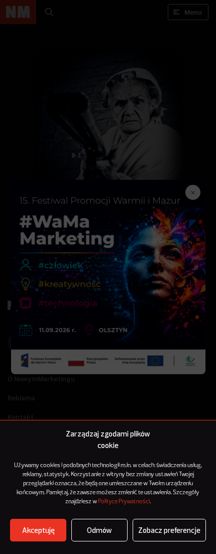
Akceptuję (38, 530)
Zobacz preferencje (169, 530)
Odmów (99, 530)
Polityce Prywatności (124, 501)
